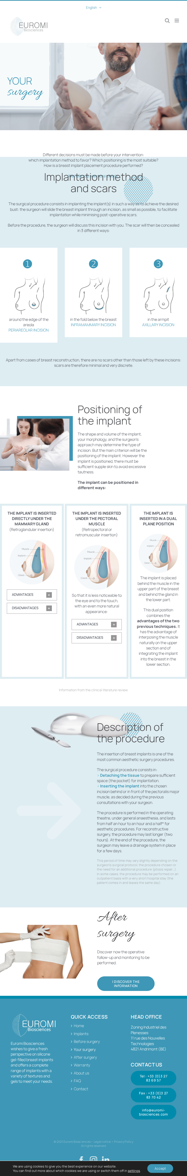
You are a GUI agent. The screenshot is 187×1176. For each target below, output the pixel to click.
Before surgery (87, 1041)
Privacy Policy (123, 1142)
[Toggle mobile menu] (177, 20)
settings (134, 1170)
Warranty (82, 1065)
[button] (32, 595)
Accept (160, 1168)
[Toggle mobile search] (167, 20)
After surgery (85, 1057)
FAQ (77, 1080)
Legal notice (102, 1142)
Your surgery (85, 1049)
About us (81, 1073)
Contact (81, 1088)
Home (79, 1025)
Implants (81, 1033)
